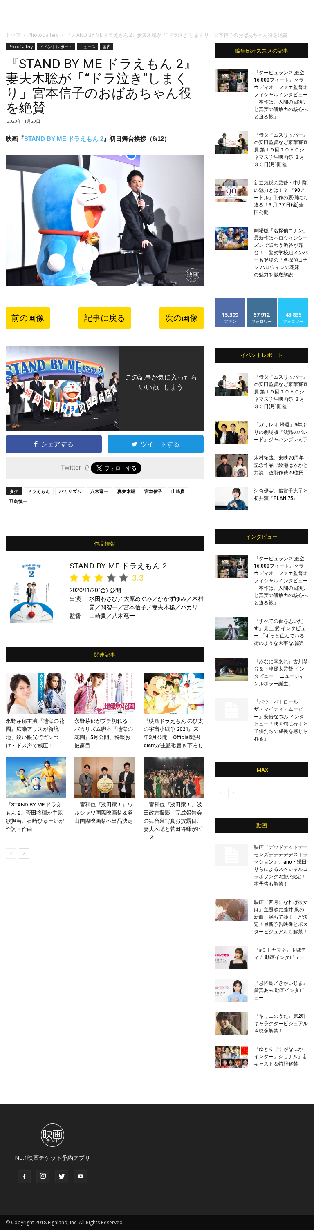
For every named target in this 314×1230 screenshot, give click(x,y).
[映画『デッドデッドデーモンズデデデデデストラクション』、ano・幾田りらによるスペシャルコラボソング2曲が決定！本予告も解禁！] (231, 855)
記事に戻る (104, 317)
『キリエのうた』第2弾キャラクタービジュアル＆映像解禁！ (281, 1023)
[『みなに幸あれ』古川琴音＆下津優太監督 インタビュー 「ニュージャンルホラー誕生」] (231, 669)
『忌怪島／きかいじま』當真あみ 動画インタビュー (281, 990)
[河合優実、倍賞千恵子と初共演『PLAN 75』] (231, 498)
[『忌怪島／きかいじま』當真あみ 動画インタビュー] (231, 990)
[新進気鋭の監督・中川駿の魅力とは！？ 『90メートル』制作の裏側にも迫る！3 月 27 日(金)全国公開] (231, 190)
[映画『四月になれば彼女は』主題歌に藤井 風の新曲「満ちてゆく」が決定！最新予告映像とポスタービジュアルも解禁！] (231, 910)
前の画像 (27, 317)
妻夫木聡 (126, 491)
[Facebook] (24, 1176)
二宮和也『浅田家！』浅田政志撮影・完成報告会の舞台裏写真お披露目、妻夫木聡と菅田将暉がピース (173, 820)
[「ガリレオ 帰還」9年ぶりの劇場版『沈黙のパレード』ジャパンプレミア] (231, 432)
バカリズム (70, 491)
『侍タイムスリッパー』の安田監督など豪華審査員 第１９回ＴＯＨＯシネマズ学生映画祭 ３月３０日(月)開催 (281, 149)
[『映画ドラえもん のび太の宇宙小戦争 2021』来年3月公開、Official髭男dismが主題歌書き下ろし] (174, 693)
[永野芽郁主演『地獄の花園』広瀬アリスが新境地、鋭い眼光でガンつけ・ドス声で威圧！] (36, 693)
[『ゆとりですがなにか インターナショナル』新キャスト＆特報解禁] (231, 1057)
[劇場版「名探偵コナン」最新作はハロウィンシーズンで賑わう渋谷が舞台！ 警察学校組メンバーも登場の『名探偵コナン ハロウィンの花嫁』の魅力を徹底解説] (231, 238)
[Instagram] (42, 1176)
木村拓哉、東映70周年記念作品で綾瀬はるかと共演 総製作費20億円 (281, 465)
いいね (230, 301)
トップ (13, 34)
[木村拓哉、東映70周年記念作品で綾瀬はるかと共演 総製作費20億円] (231, 465)
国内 (107, 46)
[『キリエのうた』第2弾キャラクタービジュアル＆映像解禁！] (231, 1023)
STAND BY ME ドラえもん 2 (63, 138)
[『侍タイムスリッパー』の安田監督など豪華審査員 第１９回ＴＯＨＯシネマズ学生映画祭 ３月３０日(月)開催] (231, 142)
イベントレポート (56, 46)
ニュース (87, 46)
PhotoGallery (43, 34)
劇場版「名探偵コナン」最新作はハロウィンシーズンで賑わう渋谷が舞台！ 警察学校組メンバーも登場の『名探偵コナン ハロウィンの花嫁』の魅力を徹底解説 (281, 253)
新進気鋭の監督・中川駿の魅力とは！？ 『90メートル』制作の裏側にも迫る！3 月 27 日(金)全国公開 (281, 197)
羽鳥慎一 (18, 501)
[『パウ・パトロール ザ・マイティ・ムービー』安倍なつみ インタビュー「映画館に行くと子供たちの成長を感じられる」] (231, 709)
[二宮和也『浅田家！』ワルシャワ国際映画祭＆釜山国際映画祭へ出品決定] (104, 777)
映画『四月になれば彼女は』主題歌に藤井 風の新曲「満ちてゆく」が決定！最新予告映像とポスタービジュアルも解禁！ (281, 917)
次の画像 (181, 317)
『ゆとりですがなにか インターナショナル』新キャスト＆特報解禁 (281, 1056)
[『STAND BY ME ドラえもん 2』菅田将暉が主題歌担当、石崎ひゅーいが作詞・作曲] (36, 777)
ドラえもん (38, 491)
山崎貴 (178, 491)
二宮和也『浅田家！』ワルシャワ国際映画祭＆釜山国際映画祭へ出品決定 (103, 812)
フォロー (262, 301)
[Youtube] (80, 1176)
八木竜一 (99, 491)
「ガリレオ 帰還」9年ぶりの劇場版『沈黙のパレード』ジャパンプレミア (281, 432)
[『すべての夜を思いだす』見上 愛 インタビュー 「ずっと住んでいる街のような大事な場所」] (231, 628)
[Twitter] (61, 1176)
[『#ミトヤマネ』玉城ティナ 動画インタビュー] (231, 957)
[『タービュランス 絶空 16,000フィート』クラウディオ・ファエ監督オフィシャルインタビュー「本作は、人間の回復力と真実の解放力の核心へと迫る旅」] (231, 80)
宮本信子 (153, 491)
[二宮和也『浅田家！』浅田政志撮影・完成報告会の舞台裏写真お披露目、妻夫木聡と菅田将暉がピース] (174, 777)
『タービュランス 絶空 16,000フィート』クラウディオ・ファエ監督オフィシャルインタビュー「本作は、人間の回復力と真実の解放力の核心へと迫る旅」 (281, 95)
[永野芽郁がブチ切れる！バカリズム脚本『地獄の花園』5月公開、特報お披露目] (104, 693)
